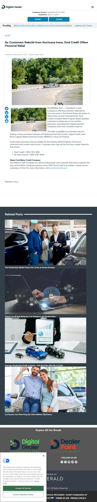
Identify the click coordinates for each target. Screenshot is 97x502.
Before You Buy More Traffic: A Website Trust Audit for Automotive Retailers (43, 25)
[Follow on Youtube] (69, 462)
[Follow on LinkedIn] (76, 462)
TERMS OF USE (62, 498)
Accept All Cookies (23, 488)
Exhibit (38, 19)
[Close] (43, 455)
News (7, 36)
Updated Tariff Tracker (83, 25)
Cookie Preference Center (23, 495)
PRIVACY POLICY (78, 498)
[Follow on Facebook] (62, 462)
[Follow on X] (65, 462)
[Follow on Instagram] (72, 462)
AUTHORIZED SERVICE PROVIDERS (48, 495)
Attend (59, 19)
